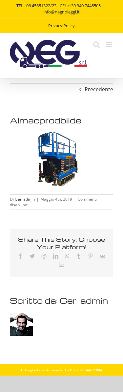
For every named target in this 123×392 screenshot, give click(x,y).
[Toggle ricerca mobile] (96, 44)
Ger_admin (25, 199)
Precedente (99, 89)
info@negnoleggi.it (61, 12)
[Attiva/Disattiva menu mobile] (109, 44)
